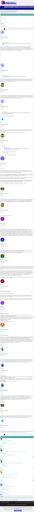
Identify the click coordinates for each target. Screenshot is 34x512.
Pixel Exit (25, 504)
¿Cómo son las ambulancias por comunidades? (7, 486)
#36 (2, 357)
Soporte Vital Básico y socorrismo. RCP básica (8, 443)
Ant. (1, 434)
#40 (2, 429)
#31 (2, 248)
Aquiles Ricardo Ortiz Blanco (4, 493)
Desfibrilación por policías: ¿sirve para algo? (6, 440)
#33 (2, 290)
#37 (2, 374)
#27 (2, 167)
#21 (2, 41)
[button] (8, 7)
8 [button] (1, 21)
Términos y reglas (21, 502)
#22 (2, 74)
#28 (2, 197)
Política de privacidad (26, 502)
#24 (2, 110)
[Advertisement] (17, 57)
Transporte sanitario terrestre (6, 477)
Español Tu (7, 502)
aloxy (3, 487)
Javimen (3, 475)
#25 (2, 128)
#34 (2, 311)
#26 (2, 144)
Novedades (6, 6)
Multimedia (11, 6)
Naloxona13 (4, 453)
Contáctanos (17, 502)
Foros (2, 6)
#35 (2, 333)
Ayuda (31, 502)
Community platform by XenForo (15, 504)
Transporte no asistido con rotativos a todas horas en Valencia (9, 474)
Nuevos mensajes (2, 8)
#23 (2, 93)
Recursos (17, 6)
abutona (1, 482)
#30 (2, 227)
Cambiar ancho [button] (3, 502)
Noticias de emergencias (5, 466)
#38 (2, 394)
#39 (2, 414)
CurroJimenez (4, 464)
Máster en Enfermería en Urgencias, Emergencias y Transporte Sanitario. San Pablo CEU (12, 451)
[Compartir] (2, 40)
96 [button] (1, 18)
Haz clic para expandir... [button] (5, 45)
